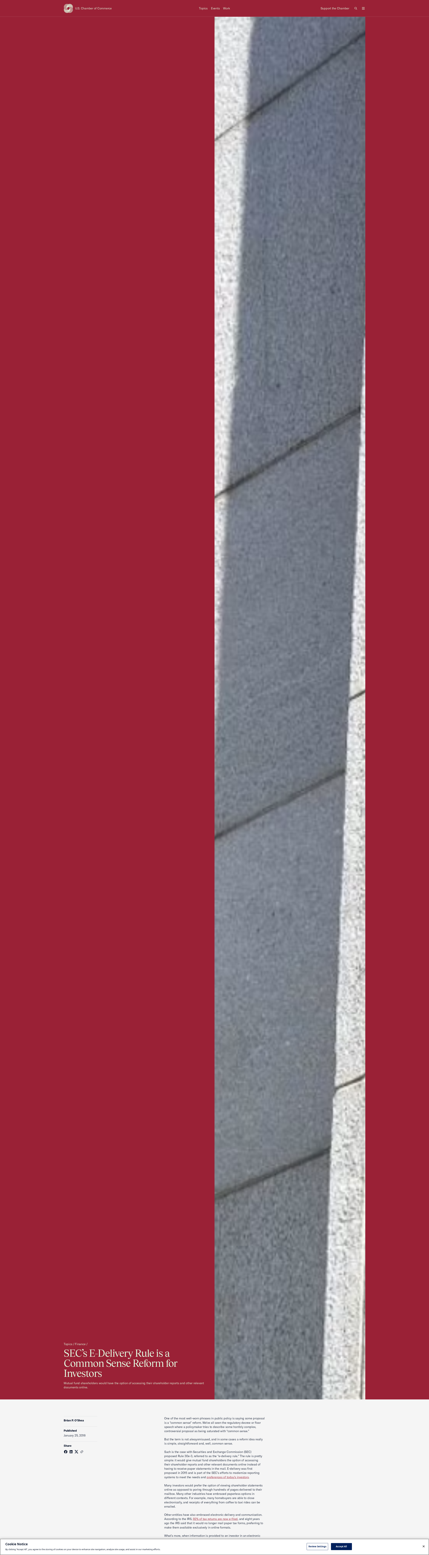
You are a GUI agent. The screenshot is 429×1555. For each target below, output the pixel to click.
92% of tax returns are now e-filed (215, 1519)
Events (215, 8)
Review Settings (317, 1546)
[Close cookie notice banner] (423, 1546)
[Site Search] (356, 8)
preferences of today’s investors (228, 1477)
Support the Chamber (335, 8)
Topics (203, 8)
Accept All (341, 1546)
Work (226, 8)
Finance (80, 1344)
